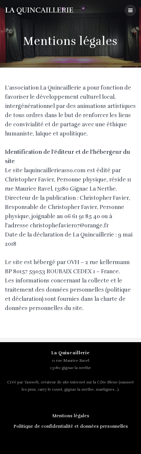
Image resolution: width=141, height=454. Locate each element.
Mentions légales (70, 416)
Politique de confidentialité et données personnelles (70, 426)
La (39, 10)
